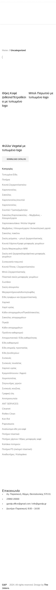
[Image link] (28, 465)
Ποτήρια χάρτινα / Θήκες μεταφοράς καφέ (21, 439)
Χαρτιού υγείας (9, 368)
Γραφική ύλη (8, 393)
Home (5, 50)
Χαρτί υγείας (8, 307)
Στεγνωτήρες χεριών (11, 383)
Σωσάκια (6, 282)
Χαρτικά (6, 302)
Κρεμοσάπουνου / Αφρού (14, 373)
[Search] (48, 13)
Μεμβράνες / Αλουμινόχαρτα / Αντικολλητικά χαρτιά (26, 228)
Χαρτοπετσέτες (9, 190)
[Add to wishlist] (12, 87)
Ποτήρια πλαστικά (10, 434)
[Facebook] (5, 516)
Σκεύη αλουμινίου (10, 287)
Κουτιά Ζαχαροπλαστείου (14, 185)
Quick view (5, 87)
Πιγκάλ (5, 322)
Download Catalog (16, 159)
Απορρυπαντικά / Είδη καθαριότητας (19, 338)
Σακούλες (6, 195)
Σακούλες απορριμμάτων (14, 317)
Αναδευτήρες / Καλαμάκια (14, 454)
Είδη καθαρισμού (10, 343)
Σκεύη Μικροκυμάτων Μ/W (15, 248)
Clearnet (6, 409)
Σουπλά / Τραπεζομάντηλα (14, 210)
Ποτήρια (6, 180)
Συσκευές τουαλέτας (11, 363)
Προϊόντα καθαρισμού (12, 333)
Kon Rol (6, 419)
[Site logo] (28, 13)
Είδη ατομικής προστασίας (15, 348)
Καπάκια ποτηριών (11, 444)
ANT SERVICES (10, 404)
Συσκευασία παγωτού (12, 262)
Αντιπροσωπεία (9, 398)
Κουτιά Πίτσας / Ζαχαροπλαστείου (18, 267)
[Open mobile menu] (3, 13)
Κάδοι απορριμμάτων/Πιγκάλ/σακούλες (21, 312)
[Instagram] (12, 516)
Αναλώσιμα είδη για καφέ (14, 429)
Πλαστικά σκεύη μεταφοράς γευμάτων (20, 277)
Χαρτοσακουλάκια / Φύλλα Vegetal (18, 223)
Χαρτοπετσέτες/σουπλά (13, 200)
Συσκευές (6, 358)
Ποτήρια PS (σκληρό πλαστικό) (17, 449)
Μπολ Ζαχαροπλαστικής (13, 272)
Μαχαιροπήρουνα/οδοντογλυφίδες (18, 292)
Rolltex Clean (8, 414)
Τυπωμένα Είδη (9, 174)
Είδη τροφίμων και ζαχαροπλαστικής (19, 297)
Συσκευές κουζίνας (11, 388)
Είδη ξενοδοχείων (10, 353)
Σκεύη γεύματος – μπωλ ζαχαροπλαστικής (22, 238)
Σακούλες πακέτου (11, 233)
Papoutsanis (8, 424)
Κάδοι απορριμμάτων (12, 328)
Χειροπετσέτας (9, 378)
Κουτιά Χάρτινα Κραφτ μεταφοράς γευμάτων (23, 243)
